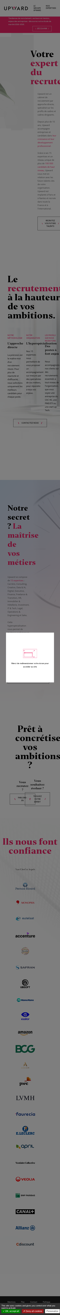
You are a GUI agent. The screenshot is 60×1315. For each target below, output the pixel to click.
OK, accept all (12, 1311)
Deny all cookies (33, 1311)
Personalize (52, 1311)
